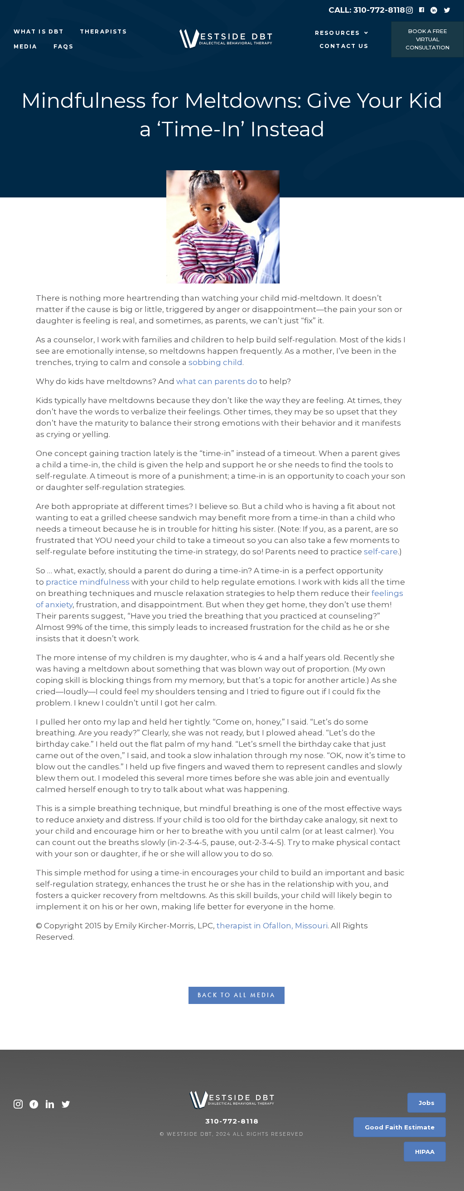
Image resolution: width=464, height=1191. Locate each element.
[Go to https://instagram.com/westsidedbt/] (18, 1105)
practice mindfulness (88, 581)
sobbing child (215, 362)
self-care (381, 551)
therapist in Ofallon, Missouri (272, 925)
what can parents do (216, 381)
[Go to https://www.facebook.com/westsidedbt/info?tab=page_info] (34, 1105)
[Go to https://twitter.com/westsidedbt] (65, 1105)
